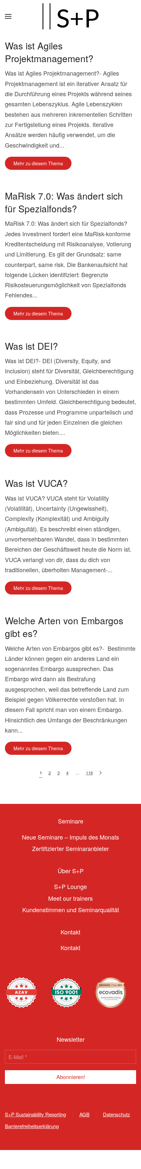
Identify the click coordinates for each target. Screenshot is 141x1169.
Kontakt (70, 947)
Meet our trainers (70, 898)
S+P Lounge (70, 886)
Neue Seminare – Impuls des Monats (70, 837)
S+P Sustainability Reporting (35, 1114)
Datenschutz (116, 1114)
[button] (8, 16)
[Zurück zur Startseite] (70, 16)
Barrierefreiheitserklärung (32, 1126)
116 (89, 773)
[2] (100, 773)
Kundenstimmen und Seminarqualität (70, 909)
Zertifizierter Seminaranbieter (70, 848)
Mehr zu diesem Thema (38, 163)
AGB (84, 1114)
